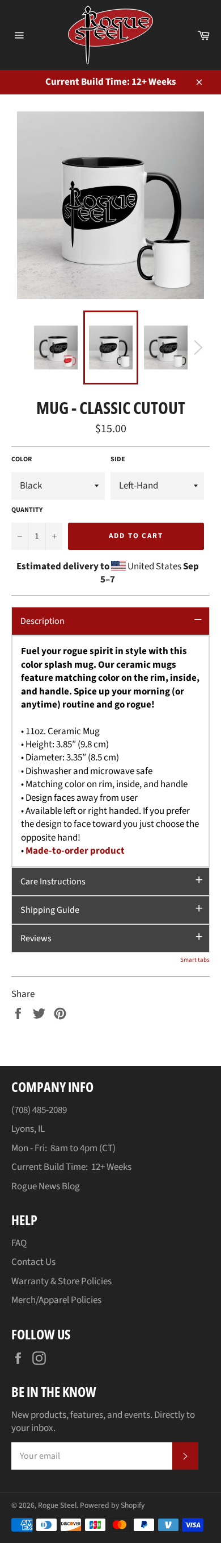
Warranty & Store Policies (61, 1281)
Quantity (26, 510)
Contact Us (33, 1262)
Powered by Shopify (112, 1505)
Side (117, 459)
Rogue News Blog (45, 1186)
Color (21, 459)
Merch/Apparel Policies (56, 1300)
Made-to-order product (75, 851)
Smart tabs (195, 959)
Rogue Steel (57, 1505)
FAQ (19, 1243)
